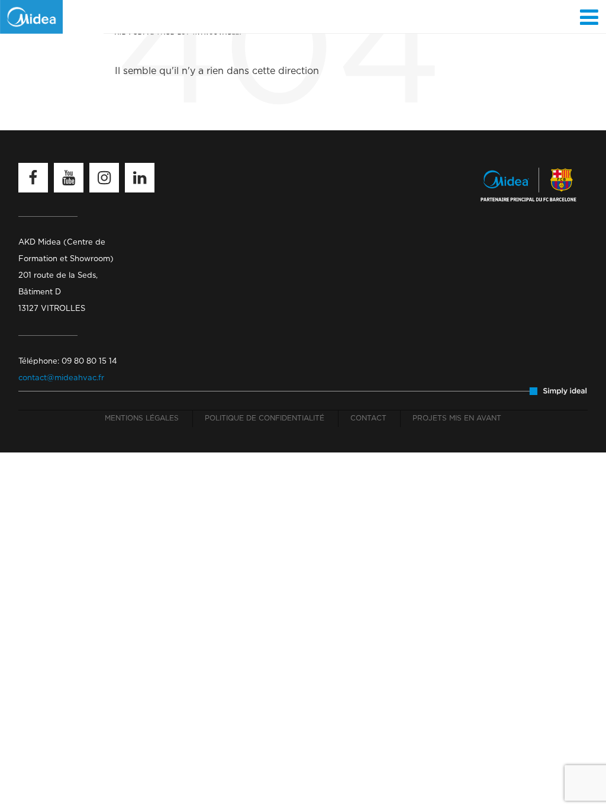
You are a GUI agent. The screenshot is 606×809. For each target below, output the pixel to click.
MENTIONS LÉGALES (142, 418)
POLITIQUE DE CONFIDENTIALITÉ (264, 418)
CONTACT (368, 418)
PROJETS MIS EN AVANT (456, 418)
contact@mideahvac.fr (61, 378)
